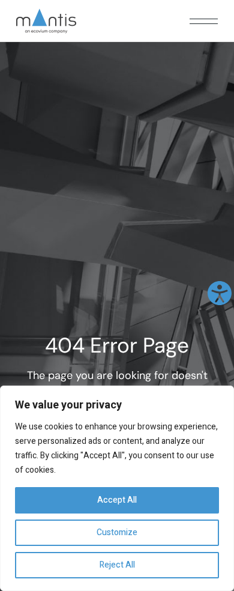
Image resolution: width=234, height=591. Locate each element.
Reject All (117, 565)
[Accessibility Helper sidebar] (219, 293)
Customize (117, 532)
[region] (117, 488)
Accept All (117, 500)
